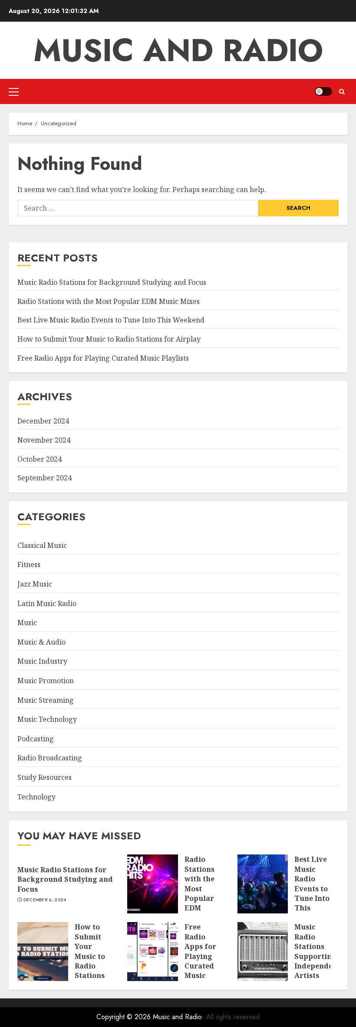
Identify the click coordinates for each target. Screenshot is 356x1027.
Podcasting (35, 738)
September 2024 (44, 478)
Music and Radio (178, 50)
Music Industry (42, 661)
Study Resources (44, 777)
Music (27, 622)
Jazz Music (34, 584)
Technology (36, 797)
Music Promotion (45, 680)
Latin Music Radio (46, 603)
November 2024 (43, 440)
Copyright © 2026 (124, 1017)
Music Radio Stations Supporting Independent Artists (317, 951)
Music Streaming (45, 700)
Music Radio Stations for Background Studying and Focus (111, 282)
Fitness (28, 564)
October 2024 (39, 459)
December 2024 (43, 421)
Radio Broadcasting (49, 758)
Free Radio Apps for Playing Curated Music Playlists (103, 358)
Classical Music (42, 545)
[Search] (341, 91)
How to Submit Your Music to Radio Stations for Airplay (109, 339)
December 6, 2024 (44, 900)
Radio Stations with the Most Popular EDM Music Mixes (108, 301)
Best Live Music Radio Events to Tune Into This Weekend (110, 320)
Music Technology (47, 719)
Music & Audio (41, 642)
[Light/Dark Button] (323, 91)
